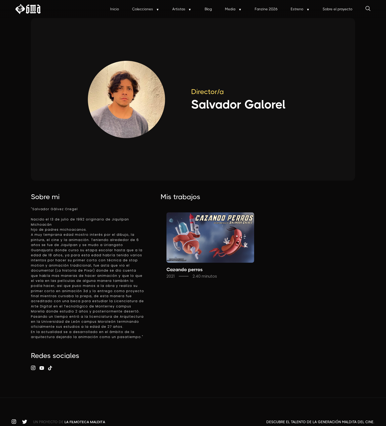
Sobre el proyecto (337, 9)
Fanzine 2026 (266, 9)
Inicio (114, 9)
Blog (208, 9)
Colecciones (142, 9)
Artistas (178, 9)
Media (230, 9)
